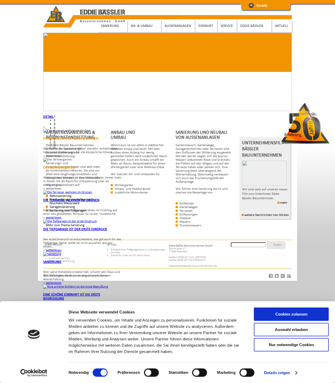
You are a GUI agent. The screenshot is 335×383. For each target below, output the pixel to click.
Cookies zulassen (291, 314)
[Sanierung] (52, 254)
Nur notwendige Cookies (291, 344)
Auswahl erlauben (291, 329)
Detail (48, 117)
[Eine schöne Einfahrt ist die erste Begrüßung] (75, 286)
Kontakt (261, 5)
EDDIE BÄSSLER (250, 26)
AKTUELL (281, 26)
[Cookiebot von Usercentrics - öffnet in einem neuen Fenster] (34, 373)
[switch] (151, 372)
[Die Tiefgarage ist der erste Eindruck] (70, 221)
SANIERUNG (108, 26)
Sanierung (52, 262)
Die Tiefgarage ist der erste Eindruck (75, 229)
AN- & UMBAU (140, 26)
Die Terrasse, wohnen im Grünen (71, 200)
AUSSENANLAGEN (178, 26)
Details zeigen (277, 372)
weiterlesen (54, 217)
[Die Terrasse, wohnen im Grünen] (67, 192)
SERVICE (227, 26)
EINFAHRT (205, 26)
